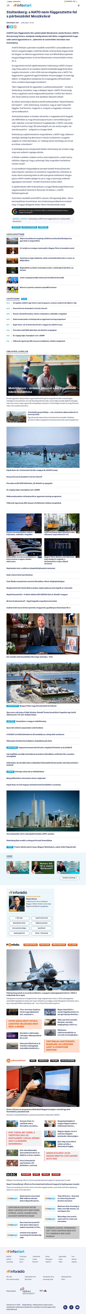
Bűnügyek (49, 1259)
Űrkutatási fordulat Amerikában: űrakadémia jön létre (29, 741)
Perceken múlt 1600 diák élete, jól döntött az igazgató (29, 483)
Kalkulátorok (67, 1061)
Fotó (73, 1256)
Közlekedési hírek (48, 1277)
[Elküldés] (15, 27)
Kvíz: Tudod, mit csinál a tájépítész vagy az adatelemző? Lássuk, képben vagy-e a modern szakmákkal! (23, 1138)
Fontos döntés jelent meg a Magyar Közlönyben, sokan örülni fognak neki (45, 847)
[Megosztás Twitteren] (11, 27)
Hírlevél (74, 1259)
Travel (46, 1174)
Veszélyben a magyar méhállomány (31, 721)
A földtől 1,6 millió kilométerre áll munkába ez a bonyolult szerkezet (35, 735)
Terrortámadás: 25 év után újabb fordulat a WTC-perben (30, 834)
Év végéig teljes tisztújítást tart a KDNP (23, 490)
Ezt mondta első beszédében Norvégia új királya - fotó (30, 657)
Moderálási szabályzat (33, 1307)
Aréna (63, 1279)
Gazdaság (10, 1262)
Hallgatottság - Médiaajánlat (32, 1305)
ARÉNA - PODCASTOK (14, 1)
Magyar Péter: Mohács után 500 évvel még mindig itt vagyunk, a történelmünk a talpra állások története (59, 560)
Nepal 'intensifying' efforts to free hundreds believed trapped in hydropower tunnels (43, 1184)
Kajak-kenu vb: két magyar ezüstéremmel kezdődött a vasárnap (34, 785)
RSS (53, 1307)
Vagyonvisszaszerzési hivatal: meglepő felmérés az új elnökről (45, 748)
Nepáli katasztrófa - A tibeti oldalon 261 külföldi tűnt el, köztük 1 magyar (37, 595)
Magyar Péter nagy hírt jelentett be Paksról (38, 706)
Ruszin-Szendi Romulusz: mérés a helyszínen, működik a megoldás (20, 533)
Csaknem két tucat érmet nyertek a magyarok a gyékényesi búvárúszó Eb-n (38, 608)
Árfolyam (44, 945)
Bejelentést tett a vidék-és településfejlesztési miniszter (31, 568)
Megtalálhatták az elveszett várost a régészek (26, 778)
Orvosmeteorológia (13, 1279)
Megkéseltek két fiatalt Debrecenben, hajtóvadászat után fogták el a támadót (39, 588)
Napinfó (48, 1262)
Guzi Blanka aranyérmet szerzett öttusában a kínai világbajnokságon (36, 582)
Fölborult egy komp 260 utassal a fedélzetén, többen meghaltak (34, 503)
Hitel (33, 1061)
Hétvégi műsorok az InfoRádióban (29, 772)
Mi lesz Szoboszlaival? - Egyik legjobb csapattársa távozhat (32, 601)
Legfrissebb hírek (30, 1277)
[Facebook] (71, 1307)
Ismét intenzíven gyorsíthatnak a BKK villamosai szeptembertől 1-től (59, 533)
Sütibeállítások (12, 1309)
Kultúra (22, 1259)
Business (26, 1174)
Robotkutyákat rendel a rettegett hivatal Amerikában (29, 841)
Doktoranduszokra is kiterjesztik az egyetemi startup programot (34, 497)
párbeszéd (43, 227)
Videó (60, 1262)
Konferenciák (59, 945)
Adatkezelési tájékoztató (15, 1307)
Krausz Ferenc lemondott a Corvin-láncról (24, 477)
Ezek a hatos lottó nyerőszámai (20, 575)
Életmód (35, 1262)
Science (56, 1174)
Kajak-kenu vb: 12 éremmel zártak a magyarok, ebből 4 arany (32, 470)
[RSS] (65, 1307)
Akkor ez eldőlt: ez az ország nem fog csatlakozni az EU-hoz (62, 1156)
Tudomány (23, 1256)
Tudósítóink (36, 1256)
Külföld (24, 219)
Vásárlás (43, 1061)
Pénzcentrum (31, 945)
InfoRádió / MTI (13, 23)
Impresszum (47, 1305)
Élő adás (20, 918)
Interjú (35, 1259)
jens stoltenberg (29, 227)
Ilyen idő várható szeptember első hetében (25, 728)
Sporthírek (28, 1279)
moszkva (16, 227)
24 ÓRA (24, 299)
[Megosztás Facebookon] (8, 27)
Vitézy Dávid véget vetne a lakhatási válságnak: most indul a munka (23, 1024)
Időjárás (74, 1262)
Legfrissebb (62, 1256)
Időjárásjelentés (66, 1277)
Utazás (54, 1061)
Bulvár (48, 1256)
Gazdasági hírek (48, 1279)
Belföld (9, 1256)
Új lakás (72, 945)
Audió (61, 1259)
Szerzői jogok (46, 1307)
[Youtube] (77, 1307)
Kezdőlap (16, 219)
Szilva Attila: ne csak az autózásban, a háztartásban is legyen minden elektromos (21, 559)
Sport (36, 1174)
